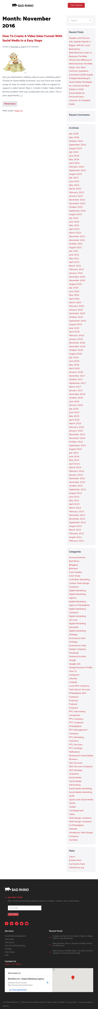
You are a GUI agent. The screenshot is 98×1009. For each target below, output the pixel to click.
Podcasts (73, 708)
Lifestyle (73, 679)
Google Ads (74, 664)
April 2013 (74, 504)
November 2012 (77, 519)
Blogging (73, 565)
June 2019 (74, 328)
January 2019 (76, 339)
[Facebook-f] (6, 923)
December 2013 (77, 479)
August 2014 (75, 449)
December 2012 (77, 515)
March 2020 (75, 303)
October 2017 (76, 380)
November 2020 (77, 281)
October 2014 (76, 442)
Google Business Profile (80, 668)
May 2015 (74, 416)
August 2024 (75, 149)
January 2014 (76, 475)
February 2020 (76, 306)
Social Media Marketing (80, 789)
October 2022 (76, 207)
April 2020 (74, 299)
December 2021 (77, 237)
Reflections (74, 752)
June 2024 (74, 156)
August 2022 (75, 214)
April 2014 (74, 464)
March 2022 (75, 233)
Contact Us (10, 961)
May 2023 (74, 185)
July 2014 (73, 453)
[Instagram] (16, 923)
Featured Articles (77, 657)
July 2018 (73, 358)
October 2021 (76, 244)
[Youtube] (26, 923)
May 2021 (74, 259)
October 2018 (76, 350)
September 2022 (77, 211)
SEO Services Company (81, 767)
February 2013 (76, 512)
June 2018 (74, 361)
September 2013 (77, 490)
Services (9, 931)
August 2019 (75, 325)
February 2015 (76, 427)
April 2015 (74, 420)
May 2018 (74, 365)
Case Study (74, 576)
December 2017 (77, 376)
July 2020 (73, 288)
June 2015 (74, 413)
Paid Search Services (79, 690)
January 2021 (76, 273)
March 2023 (75, 189)
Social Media (75, 778)
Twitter (72, 807)
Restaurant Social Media (81, 756)
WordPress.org (76, 868)
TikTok (72, 803)
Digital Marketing (77, 591)
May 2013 (74, 501)
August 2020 (75, 284)
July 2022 (73, 218)
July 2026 (73, 134)
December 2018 (77, 343)
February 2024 (76, 167)
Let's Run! (13, 914)
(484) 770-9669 (13, 964)
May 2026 (74, 138)
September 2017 (77, 383)
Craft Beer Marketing (79, 580)
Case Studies (75, 572)
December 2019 (77, 314)
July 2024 (73, 152)
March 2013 (75, 508)
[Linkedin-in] (11, 923)
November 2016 (77, 394)
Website (73, 829)
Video (72, 814)
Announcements (77, 558)
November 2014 (77, 438)
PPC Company (76, 719)
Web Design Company (80, 818)
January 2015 (76, 431)
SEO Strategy (75, 770)
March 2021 (75, 266)
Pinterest (73, 701)
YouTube (73, 840)
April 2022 (74, 229)
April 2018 (74, 369)
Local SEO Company (79, 686)
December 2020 (77, 277)
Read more (10, 104)
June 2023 (74, 182)
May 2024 (74, 160)
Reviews (73, 759)
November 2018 (77, 347)
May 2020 (74, 295)
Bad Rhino (74, 561)
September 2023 (77, 171)
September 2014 (77, 446)
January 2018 (76, 372)
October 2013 (76, 486)
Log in (72, 857)
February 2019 (76, 336)
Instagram (74, 675)
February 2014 (76, 471)
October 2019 (76, 317)
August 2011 (75, 537)
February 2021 (76, 270)
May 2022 (74, 226)
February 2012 (76, 534)
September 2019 (77, 321)
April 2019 (74, 332)
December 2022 (77, 200)
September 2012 (77, 523)
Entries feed (75, 860)
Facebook (74, 653)
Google (72, 660)
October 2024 (76, 141)
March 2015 (75, 424)
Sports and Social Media (81, 800)
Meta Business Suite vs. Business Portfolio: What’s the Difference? (80, 56)
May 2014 (74, 460)
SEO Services (75, 763)
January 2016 (76, 405)
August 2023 (75, 174)
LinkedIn (73, 682)
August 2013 (75, 493)
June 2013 (74, 497)
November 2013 (77, 482)
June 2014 (74, 457)
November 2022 (77, 204)
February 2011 (76, 541)
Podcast (73, 704)
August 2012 (75, 526)
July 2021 (73, 251)
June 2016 (74, 402)
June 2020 (74, 292)
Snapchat (74, 774)
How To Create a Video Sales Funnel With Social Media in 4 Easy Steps (32, 38)
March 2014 (75, 468)
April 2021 (74, 262)
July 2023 (73, 178)
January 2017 (76, 391)
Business (73, 569)
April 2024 (74, 163)
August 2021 (75, 248)
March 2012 (75, 530)
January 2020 (76, 310)
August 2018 (75, 354)
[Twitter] (21, 923)
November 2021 (77, 240)
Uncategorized (76, 811)
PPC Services (75, 745)
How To (18, 111)
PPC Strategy (75, 748)
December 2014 (77, 435)
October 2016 (76, 398)
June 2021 (74, 255)
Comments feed (77, 864)
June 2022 (74, 222)
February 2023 (76, 193)
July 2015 (73, 409)
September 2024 (77, 145)
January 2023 (76, 196)
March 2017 (75, 387)
